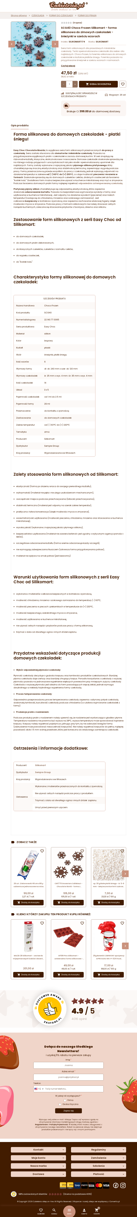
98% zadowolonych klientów (33, 1194)
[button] (84, 1211)
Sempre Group (43, 772)
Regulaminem (41, 1124)
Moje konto (38, 1158)
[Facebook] (116, 1185)
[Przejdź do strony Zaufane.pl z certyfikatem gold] (49, 1009)
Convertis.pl (115, 1201)
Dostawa (38, 1174)
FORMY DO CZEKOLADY (61, 15)
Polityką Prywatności (58, 1124)
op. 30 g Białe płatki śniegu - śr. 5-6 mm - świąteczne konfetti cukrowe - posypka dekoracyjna (108, 885)
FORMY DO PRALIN (87, 15)
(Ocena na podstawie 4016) (77, 1194)
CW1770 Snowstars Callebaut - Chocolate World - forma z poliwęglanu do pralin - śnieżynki (68, 885)
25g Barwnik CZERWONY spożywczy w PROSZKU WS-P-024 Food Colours (108, 957)
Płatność (98, 1174)
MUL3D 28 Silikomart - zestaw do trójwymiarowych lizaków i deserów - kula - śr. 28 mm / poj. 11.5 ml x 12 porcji (28, 957)
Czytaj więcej (68, 65)
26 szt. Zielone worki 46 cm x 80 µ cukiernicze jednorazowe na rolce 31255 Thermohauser (28, 885)
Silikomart (40, 765)
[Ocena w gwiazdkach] (88, 1001)
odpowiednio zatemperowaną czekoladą (100, 183)
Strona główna (19, 15)
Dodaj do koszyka (98, 84)
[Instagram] (123, 1185)
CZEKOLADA (38, 15)
